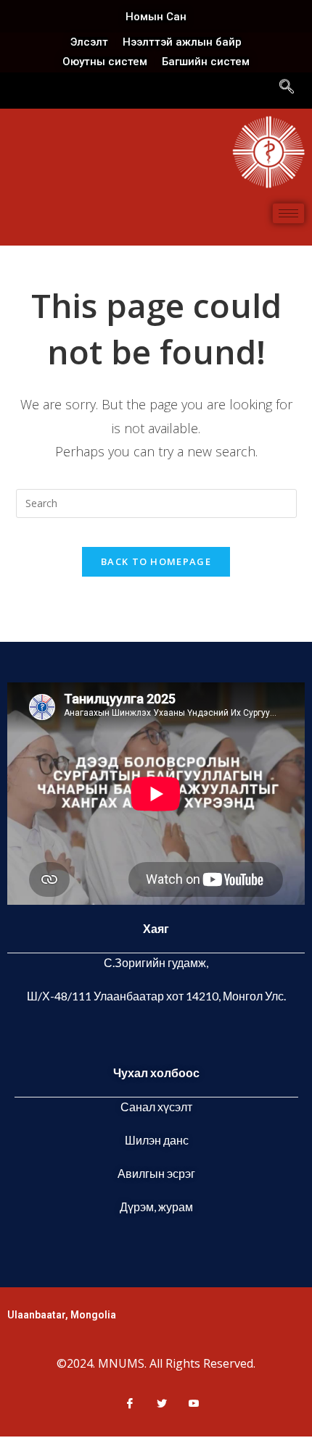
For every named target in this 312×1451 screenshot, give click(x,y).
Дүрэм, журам (156, 1206)
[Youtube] (188, 1403)
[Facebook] (124, 1403)
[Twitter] (156, 1403)
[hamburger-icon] (288, 213)
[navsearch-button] (286, 87)
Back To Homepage (156, 561)
